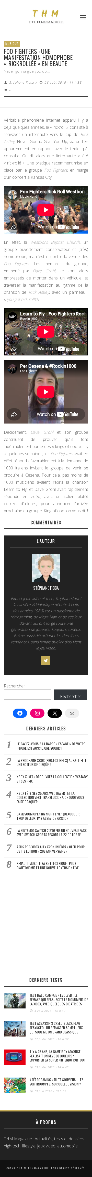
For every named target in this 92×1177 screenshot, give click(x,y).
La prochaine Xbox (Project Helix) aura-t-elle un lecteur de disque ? (52, 762)
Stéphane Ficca (21, 82)
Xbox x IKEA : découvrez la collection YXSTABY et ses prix (52, 779)
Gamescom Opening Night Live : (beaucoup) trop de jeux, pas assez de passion (48, 816)
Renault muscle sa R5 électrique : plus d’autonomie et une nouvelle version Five (48, 865)
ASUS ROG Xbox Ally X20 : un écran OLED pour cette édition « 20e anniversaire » (51, 849)
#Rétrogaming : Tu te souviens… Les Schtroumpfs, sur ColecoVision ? (56, 1081)
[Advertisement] (46, 923)
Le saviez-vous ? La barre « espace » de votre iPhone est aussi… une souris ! (51, 746)
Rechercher (14, 686)
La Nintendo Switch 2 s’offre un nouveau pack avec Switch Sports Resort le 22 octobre (52, 832)
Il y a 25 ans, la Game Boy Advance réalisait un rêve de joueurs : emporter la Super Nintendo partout (57, 1056)
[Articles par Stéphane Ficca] (46, 569)
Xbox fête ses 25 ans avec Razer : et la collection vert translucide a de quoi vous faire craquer (50, 797)
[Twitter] (45, 660)
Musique (11, 43)
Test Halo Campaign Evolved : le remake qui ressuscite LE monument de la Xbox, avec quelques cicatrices (58, 999)
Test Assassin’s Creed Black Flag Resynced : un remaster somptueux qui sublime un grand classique (56, 1027)
